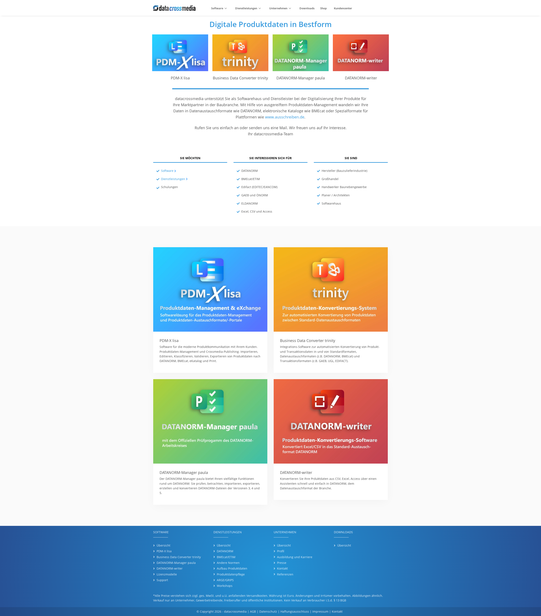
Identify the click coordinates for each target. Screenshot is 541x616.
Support (162, 580)
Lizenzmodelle (167, 574)
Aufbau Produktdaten (232, 568)
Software (217, 8)
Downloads (306, 8)
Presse (281, 563)
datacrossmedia (235, 611)
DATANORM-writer (170, 568)
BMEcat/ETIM (226, 557)
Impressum (320, 611)
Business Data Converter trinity (179, 557)
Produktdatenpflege (231, 574)
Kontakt (282, 568)
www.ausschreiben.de (284, 116)
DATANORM (225, 551)
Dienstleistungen (246, 8)
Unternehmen (278, 8)
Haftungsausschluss (294, 611)
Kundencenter (343, 8)
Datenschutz (268, 611)
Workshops (224, 586)
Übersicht (163, 545)
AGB (253, 611)
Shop (323, 8)
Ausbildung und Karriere (294, 557)
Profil (280, 551)
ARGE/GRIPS (225, 580)
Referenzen (285, 574)
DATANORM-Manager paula (176, 563)
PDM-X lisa (164, 551)
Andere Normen (228, 563)
